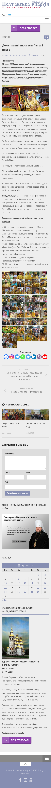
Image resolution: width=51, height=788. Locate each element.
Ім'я (7, 472)
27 (25, 592)
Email (29, 472)
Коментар (10, 453)
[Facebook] (6, 356)
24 (5, 592)
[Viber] (39, 356)
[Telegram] (17, 356)
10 (5, 583)
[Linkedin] (33, 356)
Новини (6, 37)
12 (18, 583)
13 (25, 583)
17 (5, 587)
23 (45, 587)
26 (18, 592)
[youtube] (31, 780)
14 (32, 583)
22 (38, 587)
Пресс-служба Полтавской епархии (21, 55)
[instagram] (25, 780)
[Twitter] (28, 356)
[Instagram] (11, 356)
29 (38, 592)
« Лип (4, 600)
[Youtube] (44, 356)
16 (45, 583)
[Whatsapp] (22, 356)
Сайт (7, 482)
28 (32, 592)
